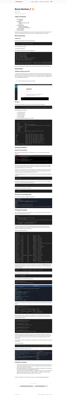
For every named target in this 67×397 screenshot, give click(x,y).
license (47, 394)
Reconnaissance (20, 19)
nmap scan (21, 20)
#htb (18, 13)
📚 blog (36, 1)
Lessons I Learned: (20, 30)
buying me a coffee (44, 377)
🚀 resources (46, 1)
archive (39, 394)
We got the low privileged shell (24, 27)
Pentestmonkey (19, 174)
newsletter (43, 394)
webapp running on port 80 (24, 22)
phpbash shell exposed (23, 26)
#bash (16, 13)
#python (24, 13)
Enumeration (19, 21)
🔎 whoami (41, 1)
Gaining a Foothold (20, 25)
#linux (21, 13)
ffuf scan (20, 23)
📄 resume (32, 1)
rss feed (50, 394)
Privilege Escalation (20, 28)
